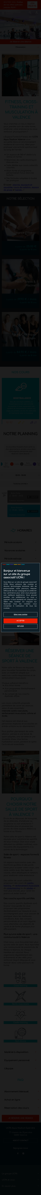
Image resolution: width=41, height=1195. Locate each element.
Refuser (20, 626)
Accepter (20, 621)
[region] (20, 597)
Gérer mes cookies (20, 614)
